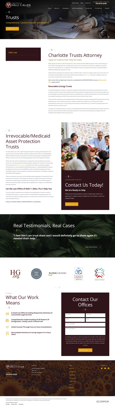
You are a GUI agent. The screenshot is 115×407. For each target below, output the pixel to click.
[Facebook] (108, 368)
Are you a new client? (70, 323)
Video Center (75, 3)
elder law (87, 75)
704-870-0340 (101, 3)
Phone (67, 319)
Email (87, 319)
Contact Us (88, 3)
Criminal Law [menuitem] (98, 8)
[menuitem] (8, 404)
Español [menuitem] (107, 8)
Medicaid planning (21, 165)
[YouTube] (105, 368)
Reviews (71, 387)
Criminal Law (72, 378)
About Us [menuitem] (56, 8)
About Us (71, 368)
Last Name (88, 314)
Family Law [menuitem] (89, 8)
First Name (68, 314)
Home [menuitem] (49, 8)
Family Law (72, 375)
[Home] (18, 5)
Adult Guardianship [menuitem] (77, 8)
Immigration (72, 371)
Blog (82, 3)
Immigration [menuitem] (65, 8)
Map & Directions (36, 374)
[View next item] (18, 247)
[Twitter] (102, 368)
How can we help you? (70, 328)
